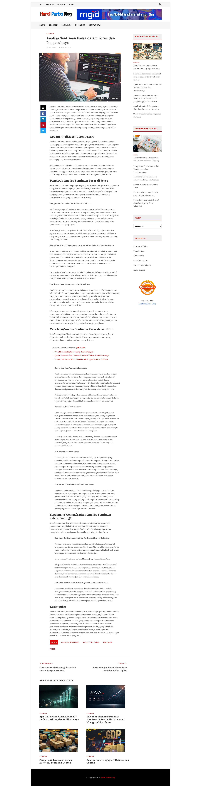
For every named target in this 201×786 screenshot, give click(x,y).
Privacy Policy (61, 4)
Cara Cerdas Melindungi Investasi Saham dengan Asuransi (57, 669)
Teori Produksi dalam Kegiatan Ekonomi (147, 115)
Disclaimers (50, 4)
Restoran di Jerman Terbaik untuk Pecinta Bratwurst (145, 193)
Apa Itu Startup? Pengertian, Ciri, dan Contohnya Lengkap (146, 107)
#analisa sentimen (70, 642)
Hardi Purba (66, 48)
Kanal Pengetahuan (142, 265)
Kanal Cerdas (139, 270)
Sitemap (71, 4)
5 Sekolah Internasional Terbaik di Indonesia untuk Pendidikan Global (147, 77)
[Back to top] (194, 779)
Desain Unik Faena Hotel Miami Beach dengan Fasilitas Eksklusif (81, 359)
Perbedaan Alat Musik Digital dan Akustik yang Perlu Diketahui (146, 203)
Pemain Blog (138, 251)
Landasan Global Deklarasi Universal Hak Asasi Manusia (146, 178)
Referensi (80, 25)
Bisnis (42, 25)
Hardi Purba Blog (108, 777)
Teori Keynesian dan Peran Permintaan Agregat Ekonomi (146, 67)
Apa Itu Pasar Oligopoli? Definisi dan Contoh (107, 761)
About (41, 4)
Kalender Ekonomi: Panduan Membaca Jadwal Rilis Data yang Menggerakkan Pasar (105, 719)
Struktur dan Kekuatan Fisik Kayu (145, 186)
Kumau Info (138, 255)
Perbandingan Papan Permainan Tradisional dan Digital (109, 669)
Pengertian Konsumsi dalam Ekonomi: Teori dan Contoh (55, 761)
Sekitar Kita (94, 25)
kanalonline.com (140, 260)
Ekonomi (53, 25)
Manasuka (66, 25)
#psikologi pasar (91, 642)
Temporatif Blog (140, 246)
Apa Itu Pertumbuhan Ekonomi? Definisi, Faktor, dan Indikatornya (82, 356)
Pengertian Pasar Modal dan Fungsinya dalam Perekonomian (146, 169)
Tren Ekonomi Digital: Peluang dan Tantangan (74, 352)
